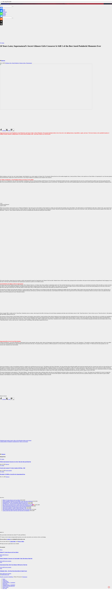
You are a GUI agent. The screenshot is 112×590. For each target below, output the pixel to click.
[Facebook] (1, 8)
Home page (5, 583)
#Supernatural (29, 63)
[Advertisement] (56, 30)
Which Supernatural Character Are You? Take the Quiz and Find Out (15, 461)
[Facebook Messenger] (1, 11)
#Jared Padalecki (15, 63)
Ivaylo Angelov (9, 470)
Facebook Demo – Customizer (9, 582)
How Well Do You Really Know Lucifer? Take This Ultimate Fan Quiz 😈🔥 (19, 504)
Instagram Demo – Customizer (9, 584)
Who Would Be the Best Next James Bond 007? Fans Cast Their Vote (17, 509)
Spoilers (4, 14)
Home (4, 9)
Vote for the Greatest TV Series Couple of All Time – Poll (12, 468)
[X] (1, 24)
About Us (5, 580)
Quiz (1, 556)
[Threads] (1, 21)
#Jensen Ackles (22, 63)
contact (8, 539)
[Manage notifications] (109, 587)
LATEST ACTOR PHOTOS (9, 586)
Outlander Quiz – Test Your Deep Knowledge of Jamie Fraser (15, 503)
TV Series (5, 12)
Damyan (3, 60)
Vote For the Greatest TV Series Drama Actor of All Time (14, 507)
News (4, 10)
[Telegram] (1, 16)
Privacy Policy (6, 587)
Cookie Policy (5, 581)
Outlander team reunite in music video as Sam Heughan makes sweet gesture (15, 440)
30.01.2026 (2, 573)
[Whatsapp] (1, 13)
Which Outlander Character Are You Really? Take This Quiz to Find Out (17, 501)
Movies (4, 13)
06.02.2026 (2, 554)
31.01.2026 (2, 567)
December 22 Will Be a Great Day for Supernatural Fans (12, 474)
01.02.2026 (2, 561)
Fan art (4, 15)
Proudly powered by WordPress (6, 576)
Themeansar (24, 576)
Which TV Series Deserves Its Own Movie (11, 500)
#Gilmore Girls (8, 63)
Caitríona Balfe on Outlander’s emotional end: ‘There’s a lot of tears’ (14, 441)
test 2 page (5, 588)
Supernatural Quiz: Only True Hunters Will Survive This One (15, 502)
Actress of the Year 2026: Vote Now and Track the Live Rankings (16, 510)
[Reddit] (1, 19)
